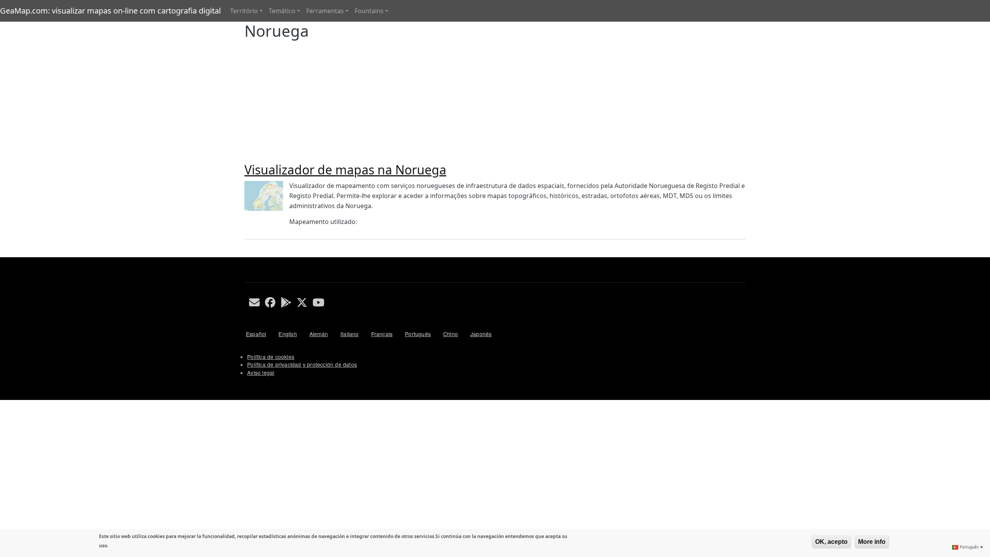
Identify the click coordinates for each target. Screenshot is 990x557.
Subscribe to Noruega (247, 254)
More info (872, 541)
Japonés (481, 334)
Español (256, 334)
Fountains (369, 11)
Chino (450, 334)
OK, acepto (831, 541)
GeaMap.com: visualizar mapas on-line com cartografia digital (110, 10)
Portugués (418, 334)
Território (244, 11)
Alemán (318, 334)
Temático (282, 11)
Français (382, 334)
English (287, 334)
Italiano (349, 334)
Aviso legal (260, 372)
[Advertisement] (495, 98)
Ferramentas (325, 11)
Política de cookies (270, 357)
